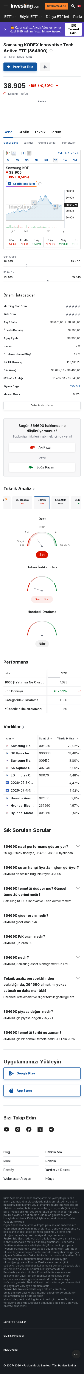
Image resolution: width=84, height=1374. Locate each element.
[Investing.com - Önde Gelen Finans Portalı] (25, 6)
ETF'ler (10, 17)
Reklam (50, 1161)
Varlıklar (28, 142)
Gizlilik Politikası (13, 1335)
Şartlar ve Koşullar (14, 1321)
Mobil (7, 1161)
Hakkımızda (53, 1152)
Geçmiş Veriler (47, 142)
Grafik (24, 132)
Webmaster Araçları (17, 1178)
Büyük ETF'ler (31, 17)
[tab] (22, 502)
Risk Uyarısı (10, 1349)
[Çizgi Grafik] (13, 153)
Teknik (39, 132)
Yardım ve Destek (57, 1170)
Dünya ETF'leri (57, 17)
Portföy (8, 1170)
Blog (6, 1152)
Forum (56, 132)
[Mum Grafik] (7, 153)
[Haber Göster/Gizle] (29, 153)
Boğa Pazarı (45, 467)
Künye (49, 1178)
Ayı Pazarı (45, 447)
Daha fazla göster (42, 405)
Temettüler (69, 142)
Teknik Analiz (17, 488)
